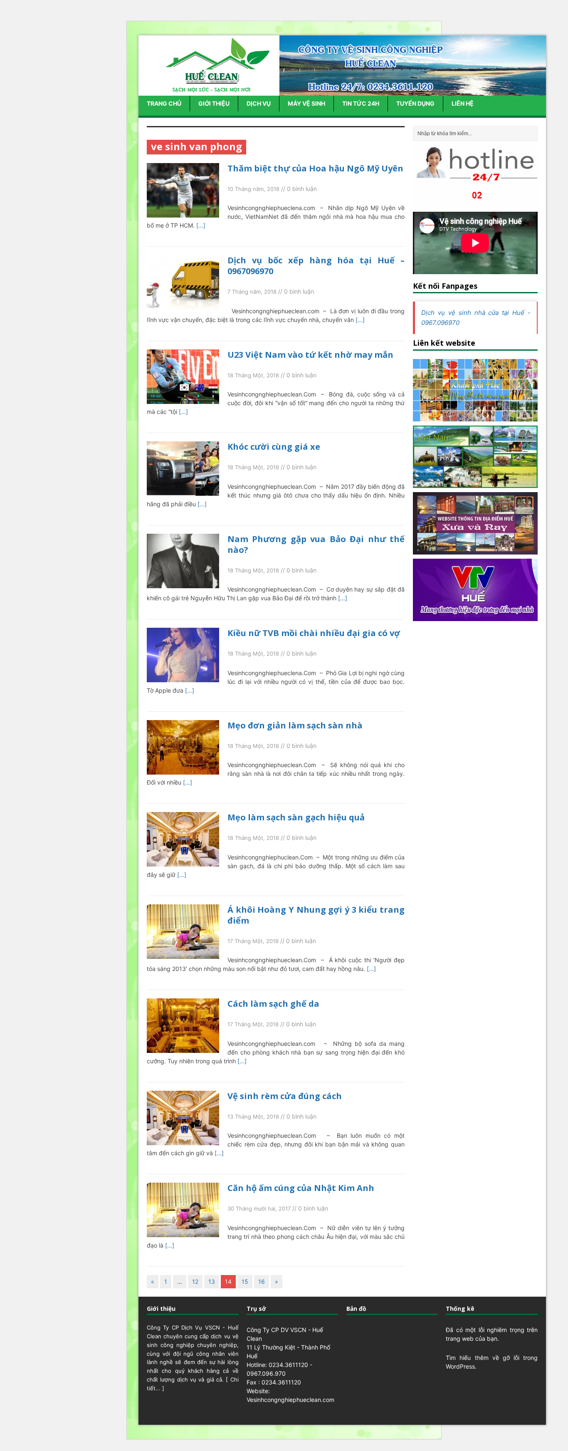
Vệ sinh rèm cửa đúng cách (284, 1096)
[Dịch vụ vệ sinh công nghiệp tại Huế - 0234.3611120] (215, 88)
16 (261, 1281)
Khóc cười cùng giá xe (273, 446)
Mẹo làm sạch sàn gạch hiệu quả (296, 817)
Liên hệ (463, 103)
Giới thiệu (214, 103)
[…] (200, 225)
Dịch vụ (259, 103)
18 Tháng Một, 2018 (253, 375)
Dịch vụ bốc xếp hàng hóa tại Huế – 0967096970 (316, 266)
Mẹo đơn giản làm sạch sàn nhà (295, 725)
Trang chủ (164, 103)
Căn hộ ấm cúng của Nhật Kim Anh (300, 1187)
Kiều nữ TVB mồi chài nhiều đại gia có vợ (313, 633)
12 (195, 1281)
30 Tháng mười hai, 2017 (259, 1208)
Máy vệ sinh (306, 103)
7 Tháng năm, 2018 (252, 291)
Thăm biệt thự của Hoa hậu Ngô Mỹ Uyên (315, 168)
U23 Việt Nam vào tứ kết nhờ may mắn (310, 354)
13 (211, 1281)
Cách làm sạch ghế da (273, 1003)
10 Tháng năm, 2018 (253, 189)
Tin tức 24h (360, 103)
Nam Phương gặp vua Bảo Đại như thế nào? (316, 544)
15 (245, 1281)
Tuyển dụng (415, 103)
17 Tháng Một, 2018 (253, 941)
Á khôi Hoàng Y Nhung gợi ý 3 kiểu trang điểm (316, 915)
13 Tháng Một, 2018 (253, 1116)
